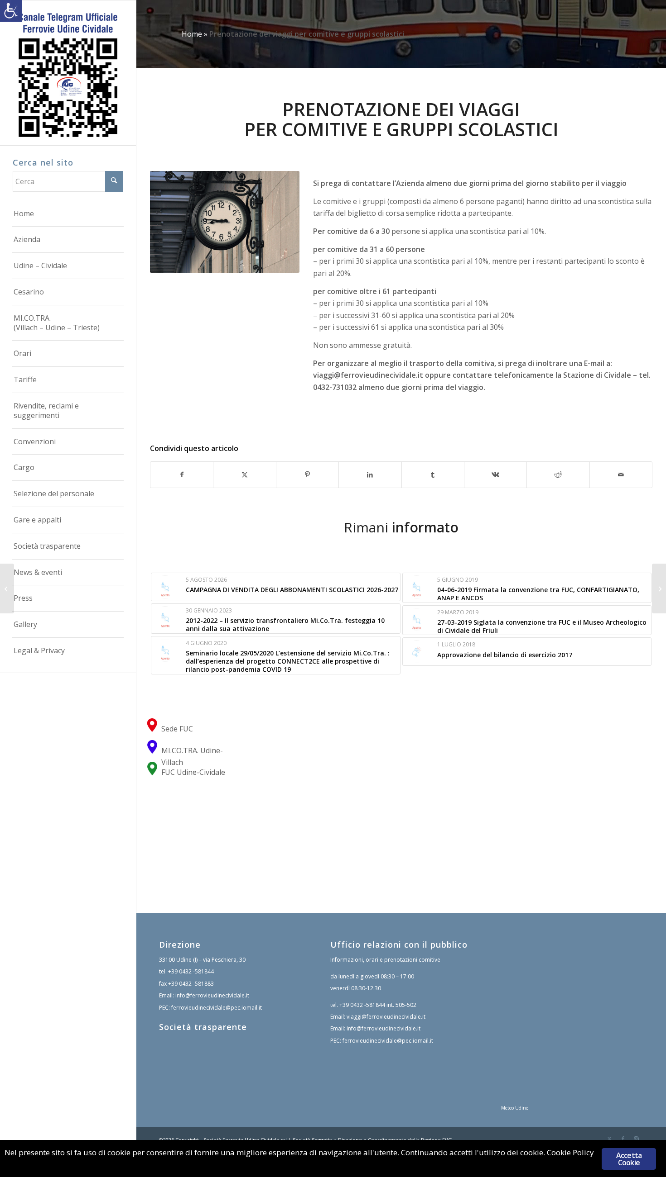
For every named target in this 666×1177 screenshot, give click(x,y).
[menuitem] (68, 214)
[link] (11, 11)
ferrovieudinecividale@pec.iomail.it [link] (216, 1007)
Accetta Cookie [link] (629, 1159)
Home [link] (192, 34)
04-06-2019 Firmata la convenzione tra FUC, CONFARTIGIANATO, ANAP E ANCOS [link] (538, 593)
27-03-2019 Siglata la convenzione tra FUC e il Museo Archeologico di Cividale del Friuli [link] (542, 626)
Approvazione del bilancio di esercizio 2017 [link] (504, 654)
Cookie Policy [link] (570, 1152)
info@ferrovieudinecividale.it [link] (212, 995)
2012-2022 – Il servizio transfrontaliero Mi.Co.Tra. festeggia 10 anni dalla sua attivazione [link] (285, 624)
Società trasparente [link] (203, 1026)
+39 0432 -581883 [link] (191, 983)
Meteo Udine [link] (514, 1108)
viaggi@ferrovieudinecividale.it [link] (368, 375)
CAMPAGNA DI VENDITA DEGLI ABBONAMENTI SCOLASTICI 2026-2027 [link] (292, 589)
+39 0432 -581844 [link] (191, 971)
